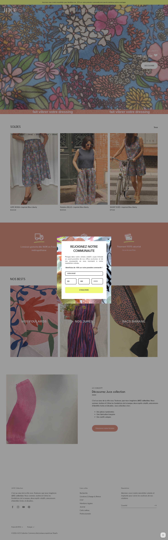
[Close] (108, 239)
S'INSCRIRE (84, 290)
